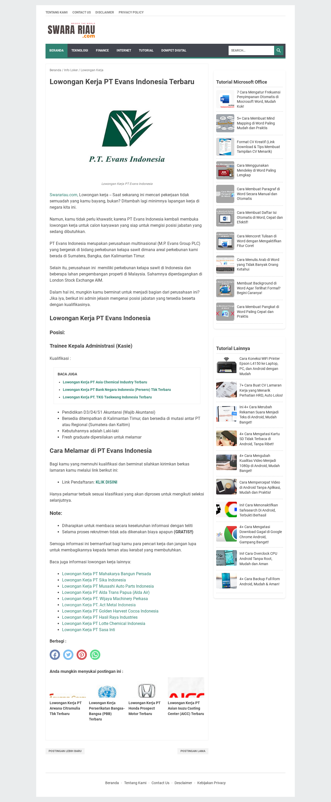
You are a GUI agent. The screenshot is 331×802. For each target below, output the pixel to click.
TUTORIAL (146, 50)
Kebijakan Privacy (211, 783)
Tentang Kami (57, 12)
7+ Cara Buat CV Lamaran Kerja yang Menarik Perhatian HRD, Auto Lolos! (261, 390)
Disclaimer (104, 12)
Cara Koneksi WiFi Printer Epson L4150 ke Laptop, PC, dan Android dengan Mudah (259, 366)
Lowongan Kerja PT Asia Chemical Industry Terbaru (105, 382)
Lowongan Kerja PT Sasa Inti (88, 629)
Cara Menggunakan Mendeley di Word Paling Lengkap (256, 170)
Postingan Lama (192, 751)
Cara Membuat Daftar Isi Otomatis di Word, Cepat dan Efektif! (260, 217)
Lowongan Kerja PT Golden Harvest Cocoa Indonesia (110, 611)
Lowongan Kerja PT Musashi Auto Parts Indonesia (108, 586)
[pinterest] (82, 655)
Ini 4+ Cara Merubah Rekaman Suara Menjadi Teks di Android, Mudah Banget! (259, 414)
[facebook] (55, 655)
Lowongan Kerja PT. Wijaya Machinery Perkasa (105, 598)
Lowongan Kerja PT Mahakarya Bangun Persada (106, 573)
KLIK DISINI (106, 482)
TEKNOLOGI (79, 50)
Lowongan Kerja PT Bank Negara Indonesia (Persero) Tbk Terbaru (117, 390)
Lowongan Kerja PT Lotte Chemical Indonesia (103, 623)
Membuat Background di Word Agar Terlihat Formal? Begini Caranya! (259, 288)
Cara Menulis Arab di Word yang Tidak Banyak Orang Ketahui (258, 264)
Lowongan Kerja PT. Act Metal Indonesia (99, 604)
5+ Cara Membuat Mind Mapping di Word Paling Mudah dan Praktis (256, 123)
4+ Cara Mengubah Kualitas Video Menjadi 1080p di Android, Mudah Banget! (259, 463)
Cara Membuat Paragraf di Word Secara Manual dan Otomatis (258, 193)
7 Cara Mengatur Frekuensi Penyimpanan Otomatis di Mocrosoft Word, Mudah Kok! (258, 99)
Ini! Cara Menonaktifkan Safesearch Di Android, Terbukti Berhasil (258, 510)
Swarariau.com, (64, 194)
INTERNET (124, 50)
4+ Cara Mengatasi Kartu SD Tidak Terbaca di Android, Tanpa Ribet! (259, 439)
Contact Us (81, 12)
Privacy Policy (131, 12)
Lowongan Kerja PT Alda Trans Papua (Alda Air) (106, 592)
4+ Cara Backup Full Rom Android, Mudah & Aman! (259, 581)
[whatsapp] (95, 655)
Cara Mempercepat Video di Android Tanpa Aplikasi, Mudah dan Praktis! (260, 487)
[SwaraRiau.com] (71, 30)
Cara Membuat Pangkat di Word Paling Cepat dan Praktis (258, 311)
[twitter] (68, 655)
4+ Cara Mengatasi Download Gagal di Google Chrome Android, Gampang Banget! (260, 534)
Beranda (56, 50)
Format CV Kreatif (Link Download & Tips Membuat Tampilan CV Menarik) (258, 146)
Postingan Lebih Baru (65, 751)
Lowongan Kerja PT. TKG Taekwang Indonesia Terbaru (107, 397)
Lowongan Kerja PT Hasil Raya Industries (100, 617)
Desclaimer (183, 783)
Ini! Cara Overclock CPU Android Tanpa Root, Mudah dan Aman (258, 558)
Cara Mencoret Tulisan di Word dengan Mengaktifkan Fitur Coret (259, 240)
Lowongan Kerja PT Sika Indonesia (94, 580)
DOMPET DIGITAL (173, 50)
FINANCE (102, 50)
